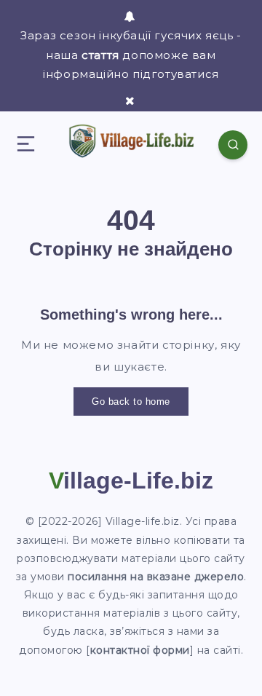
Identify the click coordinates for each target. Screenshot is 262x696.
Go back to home (131, 401)
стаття (100, 55)
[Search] (232, 144)
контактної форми (140, 650)
